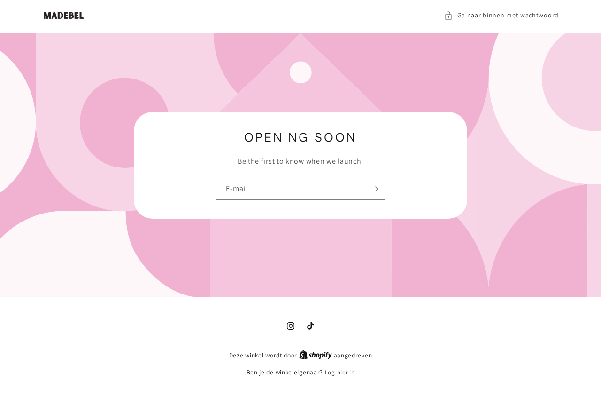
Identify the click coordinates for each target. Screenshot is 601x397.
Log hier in (340, 372)
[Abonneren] (374, 189)
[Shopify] (316, 355)
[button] (501, 15)
